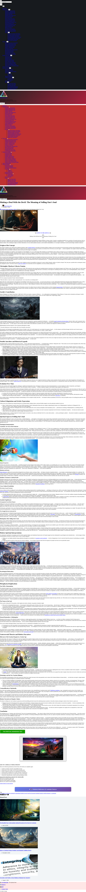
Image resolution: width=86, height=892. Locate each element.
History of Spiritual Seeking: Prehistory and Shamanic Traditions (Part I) (15, 850)
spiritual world (42, 793)
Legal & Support (6, 164)
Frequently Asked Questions (10, 167)
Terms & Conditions (9, 166)
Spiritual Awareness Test (10, 107)
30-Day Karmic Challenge (10, 158)
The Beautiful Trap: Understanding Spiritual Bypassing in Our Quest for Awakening (18, 822)
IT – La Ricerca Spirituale (13, 182)
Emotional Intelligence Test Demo (14, 133)
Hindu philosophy (3, 472)
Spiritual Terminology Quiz (10, 141)
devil (6, 793)
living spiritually (11, 793)
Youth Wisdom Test (9, 123)
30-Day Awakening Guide (10, 159)
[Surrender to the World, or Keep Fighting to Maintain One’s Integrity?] (19, 875)
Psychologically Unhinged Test (11, 146)
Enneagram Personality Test (10, 119)
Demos (6, 129)
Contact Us (10, 171)
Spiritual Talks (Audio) (9, 156)
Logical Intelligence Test (10, 122)
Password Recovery (9, 172)
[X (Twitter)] (2, 794)
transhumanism (15, 683)
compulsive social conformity (41, 538)
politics (5, 671)
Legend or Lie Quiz (9, 145)
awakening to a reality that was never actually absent (54, 615)
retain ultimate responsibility (51, 593)
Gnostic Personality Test (10, 118)
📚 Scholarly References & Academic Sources (44, 789)
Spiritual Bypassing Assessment (11, 139)
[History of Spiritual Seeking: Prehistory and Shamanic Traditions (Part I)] (19, 847)
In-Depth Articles (8, 153)
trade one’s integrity (22, 263)
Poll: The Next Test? (12, 179)
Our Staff (7, 168)
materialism (17, 793)
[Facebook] (1, 794)
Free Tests (5, 138)
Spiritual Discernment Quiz (10, 140)
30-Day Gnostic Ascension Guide (11, 162)
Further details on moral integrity (6, 783)
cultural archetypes (17, 381)
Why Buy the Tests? (12, 181)
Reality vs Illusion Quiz (9, 144)
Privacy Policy (10, 175)
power (25, 793)
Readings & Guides (6, 151)
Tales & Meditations (7, 163)
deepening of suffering (40, 483)
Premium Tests (5, 106)
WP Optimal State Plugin (13, 183)
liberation (77, 474)
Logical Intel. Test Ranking (10, 127)
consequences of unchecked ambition (14, 644)
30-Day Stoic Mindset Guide (10, 161)
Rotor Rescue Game (12, 184)
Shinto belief (6, 496)
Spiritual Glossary (8, 155)
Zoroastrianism (78, 514)
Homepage (5, 105)
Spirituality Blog (8, 154)
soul (28, 793)
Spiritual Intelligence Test (10, 110)
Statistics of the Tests (12, 180)
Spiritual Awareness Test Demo (14, 130)
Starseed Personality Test (10, 116)
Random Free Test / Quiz (10, 149)
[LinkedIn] (4, 794)
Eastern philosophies (20, 612)
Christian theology (31, 247)
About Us (9, 170)
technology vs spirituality (50, 793)
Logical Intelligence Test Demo (14, 135)
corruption (2, 793)
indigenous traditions (4, 491)
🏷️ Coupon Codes (4, 889)
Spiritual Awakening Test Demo (14, 131)
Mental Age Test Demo (12, 137)
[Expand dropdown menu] (8, 178)
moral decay (57, 395)
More (6, 178)
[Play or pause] (43, 234)
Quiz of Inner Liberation (10, 115)
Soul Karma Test (8, 114)
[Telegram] (7, 794)
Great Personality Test (9, 120)
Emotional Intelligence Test (10, 121)
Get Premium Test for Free (10, 128)
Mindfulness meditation (55, 690)
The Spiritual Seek (3, 97)
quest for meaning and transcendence (61, 321)
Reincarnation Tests (9, 113)
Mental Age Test (8, 124)
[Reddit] (5, 794)
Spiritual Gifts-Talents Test (10, 112)
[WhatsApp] (8, 794)
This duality (52, 514)
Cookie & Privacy (8, 173)
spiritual (37, 793)
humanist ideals (59, 287)
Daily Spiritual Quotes (9, 157)
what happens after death (28, 631)
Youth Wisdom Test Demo (13, 136)
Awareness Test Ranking (10, 125)
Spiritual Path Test (8, 111)
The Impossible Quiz (9, 148)
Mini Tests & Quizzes (9, 147)
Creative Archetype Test (10, 142)
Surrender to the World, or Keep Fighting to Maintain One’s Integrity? (15, 877)
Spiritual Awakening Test (10, 109)
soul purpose (32, 793)
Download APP (8, 176)
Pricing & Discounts (9, 165)
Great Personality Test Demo (13, 132)
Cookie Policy (10, 174)
